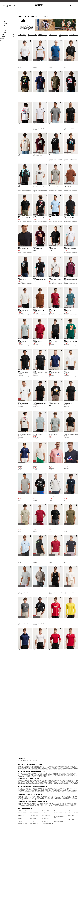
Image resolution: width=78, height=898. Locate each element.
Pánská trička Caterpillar (58, 821)
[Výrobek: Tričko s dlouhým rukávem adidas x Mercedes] (71, 266)
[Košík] (74, 5)
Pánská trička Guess (33, 820)
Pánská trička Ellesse (70, 815)
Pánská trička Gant (21, 815)
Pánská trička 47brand (58, 810)
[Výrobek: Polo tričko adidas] (25, 638)
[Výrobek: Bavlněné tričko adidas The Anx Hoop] (40, 205)
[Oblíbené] (70, 5)
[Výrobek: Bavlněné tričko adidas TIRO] (25, 483)
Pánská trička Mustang (34, 815)
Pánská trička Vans (21, 818)
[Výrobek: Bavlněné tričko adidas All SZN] (55, 112)
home (14, 5)
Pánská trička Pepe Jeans (22, 823)
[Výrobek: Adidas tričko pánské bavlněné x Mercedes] (71, 236)
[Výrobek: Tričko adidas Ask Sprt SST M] (40, 638)
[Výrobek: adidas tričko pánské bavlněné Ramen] (71, 81)
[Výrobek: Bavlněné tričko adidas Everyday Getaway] (71, 328)
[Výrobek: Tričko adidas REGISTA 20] (71, 638)
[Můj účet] (67, 5)
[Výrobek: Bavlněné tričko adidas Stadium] (40, 174)
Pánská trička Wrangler (46, 813)
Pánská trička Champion (34, 813)
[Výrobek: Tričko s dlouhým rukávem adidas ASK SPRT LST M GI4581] (71, 607)
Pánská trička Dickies (70, 819)
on (7, 5)
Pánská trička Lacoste (34, 812)
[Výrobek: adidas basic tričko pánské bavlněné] (40, 483)
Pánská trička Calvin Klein (22, 812)
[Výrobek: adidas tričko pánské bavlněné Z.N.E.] (55, 81)
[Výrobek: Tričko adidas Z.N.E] (55, 297)
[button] (22, 34)
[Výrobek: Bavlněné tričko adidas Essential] (25, 545)
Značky (27, 7)
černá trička (27, 790)
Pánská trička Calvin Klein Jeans (60, 812)
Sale (30, 7)
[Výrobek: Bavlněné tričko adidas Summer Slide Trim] (71, 421)
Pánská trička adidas (21, 820)
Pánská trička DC (45, 812)
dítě (10, 5)
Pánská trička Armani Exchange (72, 812)
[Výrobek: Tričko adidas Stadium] (55, 328)
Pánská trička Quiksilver (22, 821)
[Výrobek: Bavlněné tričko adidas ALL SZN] (25, 236)
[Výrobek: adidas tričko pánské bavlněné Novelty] (40, 81)
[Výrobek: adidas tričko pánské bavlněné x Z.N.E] (55, 50)
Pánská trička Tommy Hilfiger (23, 810)
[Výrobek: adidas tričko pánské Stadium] (71, 50)
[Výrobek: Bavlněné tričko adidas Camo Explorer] (25, 607)
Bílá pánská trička (66, 780)
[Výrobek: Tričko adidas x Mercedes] (25, 174)
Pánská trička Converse (34, 810)
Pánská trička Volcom (46, 815)
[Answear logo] (39, 5)
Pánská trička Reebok (33, 821)
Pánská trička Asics (70, 810)
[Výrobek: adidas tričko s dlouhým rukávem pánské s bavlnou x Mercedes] (55, 483)
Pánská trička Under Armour (22, 813)
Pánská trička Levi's (33, 818)
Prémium (23, 7)
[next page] (54, 660)
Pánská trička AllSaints (46, 818)
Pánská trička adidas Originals (47, 823)
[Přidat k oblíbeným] (31, 41)
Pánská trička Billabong (46, 821)
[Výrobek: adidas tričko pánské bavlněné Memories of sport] (55, 390)
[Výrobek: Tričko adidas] (25, 50)
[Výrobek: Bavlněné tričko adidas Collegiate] (55, 174)
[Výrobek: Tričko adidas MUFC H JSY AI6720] (55, 607)
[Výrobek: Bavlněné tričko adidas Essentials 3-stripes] (40, 359)
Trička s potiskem (42, 798)
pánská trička (57, 774)
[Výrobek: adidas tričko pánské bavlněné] (25, 81)
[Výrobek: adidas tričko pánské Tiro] (40, 50)
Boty (13, 7)
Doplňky (16, 7)
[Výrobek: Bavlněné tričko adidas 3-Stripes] (71, 112)
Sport (20, 7)
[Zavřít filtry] (74, 1)
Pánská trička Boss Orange (59, 823)
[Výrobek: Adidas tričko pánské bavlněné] (25, 266)
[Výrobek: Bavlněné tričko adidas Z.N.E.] (25, 390)
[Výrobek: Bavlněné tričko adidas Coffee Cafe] (25, 205)
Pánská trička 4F (69, 813)
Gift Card (38, 7)
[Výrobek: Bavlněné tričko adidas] (40, 112)
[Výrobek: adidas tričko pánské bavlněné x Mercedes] (40, 266)
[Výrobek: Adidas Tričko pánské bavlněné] (71, 483)
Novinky (4, 7)
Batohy (33, 7)
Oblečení (9, 7)
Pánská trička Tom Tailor (34, 823)
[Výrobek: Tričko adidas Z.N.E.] (71, 359)
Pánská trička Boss (45, 820)
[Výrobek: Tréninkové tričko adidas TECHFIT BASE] (55, 638)
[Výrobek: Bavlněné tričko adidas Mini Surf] (55, 514)
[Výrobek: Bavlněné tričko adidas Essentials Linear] (71, 514)
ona (4, 5)
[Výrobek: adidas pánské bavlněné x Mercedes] (71, 143)
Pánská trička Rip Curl (46, 810)
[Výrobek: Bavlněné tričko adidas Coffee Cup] (40, 297)
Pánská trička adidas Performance (58, 819)
